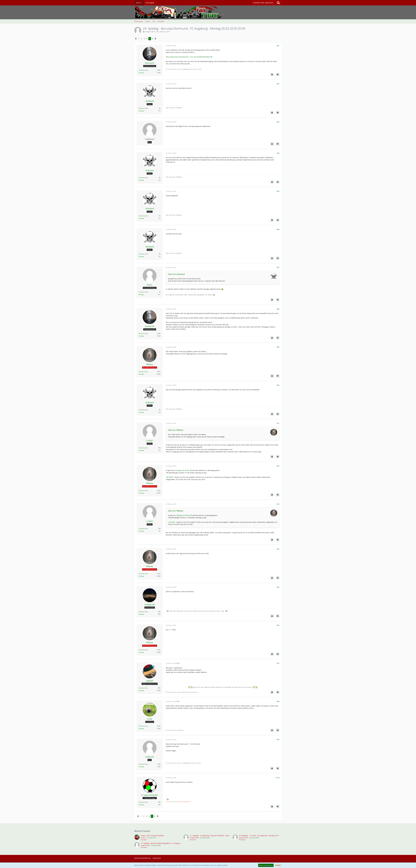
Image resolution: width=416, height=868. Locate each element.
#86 (278, 229)
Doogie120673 (150, 32)
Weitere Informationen (266, 865)
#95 (278, 587)
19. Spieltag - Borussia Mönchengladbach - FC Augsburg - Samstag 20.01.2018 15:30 (171, 843)
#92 (278, 466)
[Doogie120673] (186, 838)
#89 (278, 347)
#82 (278, 84)
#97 (278, 663)
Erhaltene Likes (143, 70)
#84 (278, 153)
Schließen (278, 865)
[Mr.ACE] (137, 838)
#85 (278, 191)
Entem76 (186, 763)
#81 (278, 46)
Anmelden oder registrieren (263, 3)
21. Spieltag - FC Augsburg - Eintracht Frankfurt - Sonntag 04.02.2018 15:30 (217, 836)
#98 (278, 701)
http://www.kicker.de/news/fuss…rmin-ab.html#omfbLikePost (188, 57)
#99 (278, 740)
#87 (278, 267)
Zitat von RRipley (175, 430)
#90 (278, 385)
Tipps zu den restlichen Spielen (152, 836)
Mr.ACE (143, 838)
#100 (277, 778)
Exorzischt (187, 69)
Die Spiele (144, 840)
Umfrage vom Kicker (182, 470)
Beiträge (141, 73)
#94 (278, 549)
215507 (170, 477)
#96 (278, 625)
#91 (278, 423)
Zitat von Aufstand (176, 274)
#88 (278, 309)
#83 (278, 122)
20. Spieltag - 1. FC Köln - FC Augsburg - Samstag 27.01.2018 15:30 (263, 836)
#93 (278, 504)
